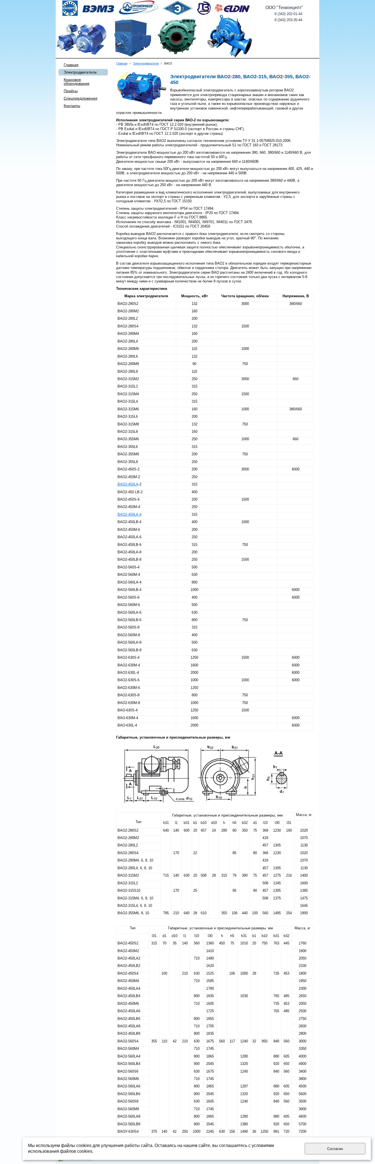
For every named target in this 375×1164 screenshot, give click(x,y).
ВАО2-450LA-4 (129, 515)
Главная (121, 63)
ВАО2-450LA (127, 484)
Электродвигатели (146, 63)
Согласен (335, 1149)
